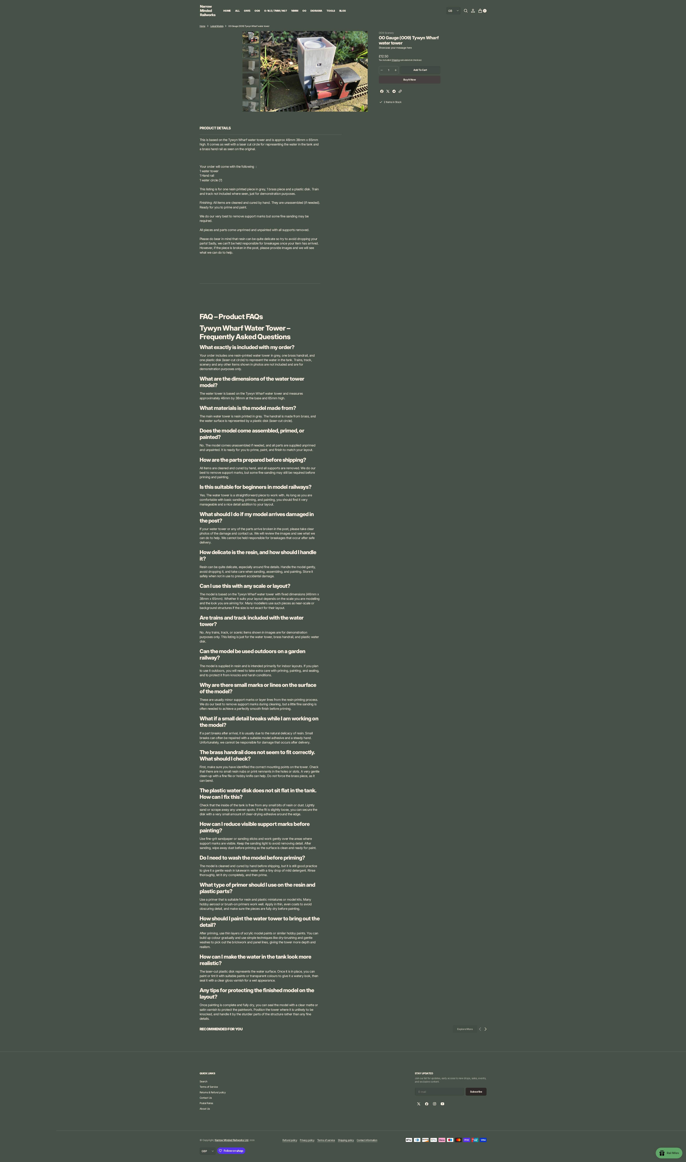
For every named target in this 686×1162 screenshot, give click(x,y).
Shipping (396, 60)
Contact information (367, 1140)
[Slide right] (250, 107)
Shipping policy (346, 1140)
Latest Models (216, 26)
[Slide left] (250, 36)
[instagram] (435, 1104)
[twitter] (388, 92)
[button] (473, 10)
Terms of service (326, 1140)
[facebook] (382, 92)
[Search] (465, 10)
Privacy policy (307, 1140)
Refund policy (289, 1140)
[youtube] (442, 1104)
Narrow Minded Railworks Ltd (231, 1140)
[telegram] (394, 92)
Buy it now (409, 79)
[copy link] (400, 92)
